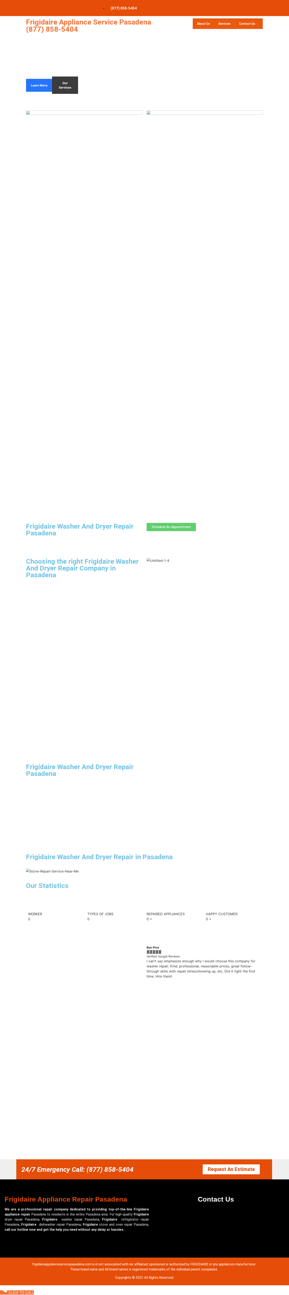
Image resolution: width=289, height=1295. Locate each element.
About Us (203, 23)
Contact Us (247, 23)
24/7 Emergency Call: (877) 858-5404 (77, 1169)
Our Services (65, 85)
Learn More (39, 85)
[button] (205, 981)
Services (224, 23)
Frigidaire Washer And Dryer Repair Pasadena (79, 529)
